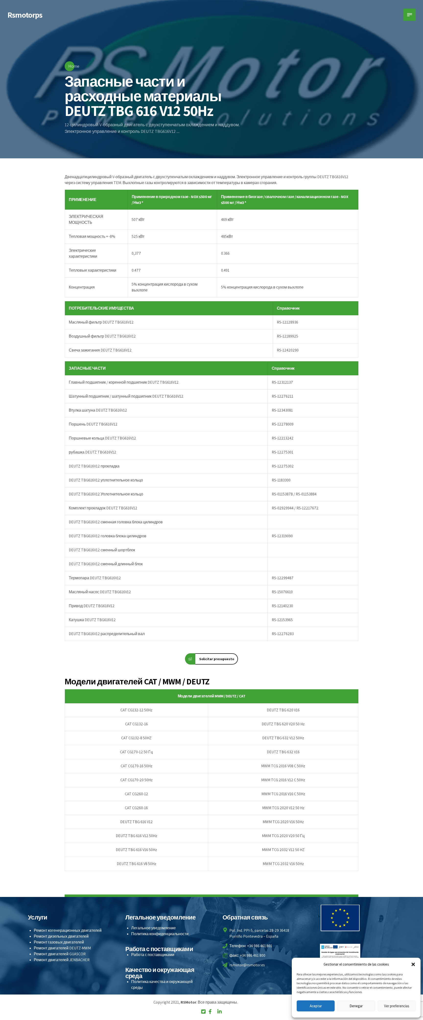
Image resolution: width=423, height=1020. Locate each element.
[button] (413, 964)
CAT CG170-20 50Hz (136, 779)
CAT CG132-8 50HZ (136, 738)
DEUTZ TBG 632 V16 (283, 752)
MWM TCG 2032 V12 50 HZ (283, 849)
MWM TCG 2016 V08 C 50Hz (283, 765)
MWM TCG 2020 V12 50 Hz (283, 807)
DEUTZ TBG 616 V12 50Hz (136, 835)
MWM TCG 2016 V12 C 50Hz (283, 779)
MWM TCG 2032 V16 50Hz (283, 863)
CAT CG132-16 (136, 724)
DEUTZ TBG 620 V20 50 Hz (283, 724)
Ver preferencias (396, 1006)
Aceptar (316, 1006)
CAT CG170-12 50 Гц (136, 752)
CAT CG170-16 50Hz (136, 765)
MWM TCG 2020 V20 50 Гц (283, 835)
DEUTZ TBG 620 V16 (283, 710)
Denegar (356, 1006)
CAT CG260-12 (136, 793)
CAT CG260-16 (136, 807)
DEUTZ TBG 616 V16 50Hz (136, 849)
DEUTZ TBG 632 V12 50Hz (283, 738)
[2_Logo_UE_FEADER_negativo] (340, 918)
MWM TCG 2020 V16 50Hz (283, 821)
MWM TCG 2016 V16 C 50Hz (283, 793)
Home (73, 66)
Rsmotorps (24, 15)
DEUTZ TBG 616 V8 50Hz (136, 863)
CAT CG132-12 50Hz (136, 710)
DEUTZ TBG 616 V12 (136, 821)
